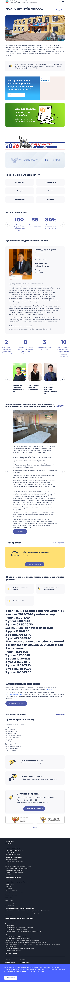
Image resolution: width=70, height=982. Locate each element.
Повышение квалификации (14, 870)
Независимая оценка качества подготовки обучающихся (23, 913)
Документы (9, 923)
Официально (9, 906)
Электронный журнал (12, 859)
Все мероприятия (58, 543)
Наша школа (9, 841)
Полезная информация (12, 880)
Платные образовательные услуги (16, 929)
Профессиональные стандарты (15, 864)
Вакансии (8, 875)
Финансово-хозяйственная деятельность (18, 938)
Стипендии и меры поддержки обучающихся (19, 948)
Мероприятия (9, 884)
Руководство (9, 934)
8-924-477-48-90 (25, 962)
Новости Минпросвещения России (16, 868)
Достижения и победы (12, 854)
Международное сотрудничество (16, 936)
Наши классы (9, 852)
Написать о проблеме (16, 95)
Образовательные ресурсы (14, 861)
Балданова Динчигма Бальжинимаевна (19, 388)
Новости (8, 886)
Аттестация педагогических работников (18, 866)
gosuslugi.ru (50, 689)
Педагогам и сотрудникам (13, 857)
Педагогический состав (13, 848)
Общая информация (11, 903)
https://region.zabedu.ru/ (13, 694)
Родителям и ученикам (13, 877)
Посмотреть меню (34, 564)
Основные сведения (11, 921)
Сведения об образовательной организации (19, 918)
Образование (9, 925)
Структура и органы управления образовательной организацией (26, 942)
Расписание (9, 898)
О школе (8, 843)
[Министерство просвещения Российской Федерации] (20, 819)
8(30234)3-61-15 (10, 962)
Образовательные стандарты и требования (19, 927)
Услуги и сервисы (11, 895)
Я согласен (11, 978)
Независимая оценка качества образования (19, 908)
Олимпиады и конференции (14, 893)
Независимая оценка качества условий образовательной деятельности (28, 911)
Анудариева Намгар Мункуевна (33, 387)
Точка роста (9, 901)
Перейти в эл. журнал (16, 703)
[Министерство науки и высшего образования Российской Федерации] (50, 819)
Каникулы (8, 888)
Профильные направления (14, 850)
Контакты (8, 916)
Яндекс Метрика (39, 967)
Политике (40, 971)
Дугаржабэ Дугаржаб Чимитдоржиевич (50, 390)
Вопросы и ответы (11, 953)
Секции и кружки (11, 890)
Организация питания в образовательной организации (23, 931)
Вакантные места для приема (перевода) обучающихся (22, 940)
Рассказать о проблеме (34, 808)
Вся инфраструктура (60, 405)
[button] (59, 2)
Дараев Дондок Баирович (45, 250)
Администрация (10, 846)
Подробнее (60, 10)
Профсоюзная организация (14, 872)
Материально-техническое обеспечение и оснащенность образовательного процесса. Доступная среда (32, 945)
